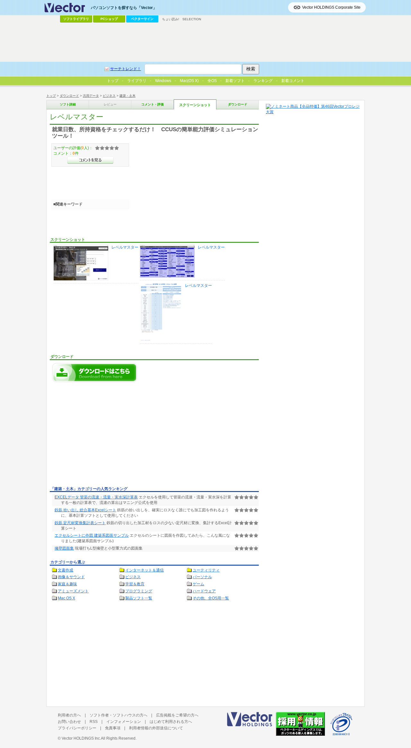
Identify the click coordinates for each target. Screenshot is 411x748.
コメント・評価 (152, 104)
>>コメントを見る (90, 160)
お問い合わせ (69, 721)
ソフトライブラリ (76, 19)
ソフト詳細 (68, 104)
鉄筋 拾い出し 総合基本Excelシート (85, 510)
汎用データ (91, 95)
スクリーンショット (195, 105)
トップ (51, 95)
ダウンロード (69, 95)
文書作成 (65, 570)
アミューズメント (73, 591)
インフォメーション (123, 721)
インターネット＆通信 (144, 570)
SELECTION (191, 19)
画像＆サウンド (71, 577)
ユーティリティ (206, 570)
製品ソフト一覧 (138, 598)
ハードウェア (204, 591)
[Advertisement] (104, 436)
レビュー (110, 104)
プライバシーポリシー (77, 728)
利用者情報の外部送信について (156, 728)
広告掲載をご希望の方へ (177, 715)
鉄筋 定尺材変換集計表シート (80, 523)
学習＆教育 (134, 584)
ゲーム (198, 584)
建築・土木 (127, 95)
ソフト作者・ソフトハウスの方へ (118, 715)
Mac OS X (66, 598)
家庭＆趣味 (67, 584)
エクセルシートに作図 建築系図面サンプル (92, 535)
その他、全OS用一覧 (211, 598)
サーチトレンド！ (125, 69)
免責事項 (112, 728)
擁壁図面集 (64, 548)
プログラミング (138, 591)
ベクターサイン (142, 19)
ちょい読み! (170, 19)
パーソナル (202, 577)
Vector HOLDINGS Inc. (81, 738)
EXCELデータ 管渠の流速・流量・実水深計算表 (96, 497)
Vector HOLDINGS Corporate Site (331, 7)
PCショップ (109, 19)
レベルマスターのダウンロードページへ (94, 372)
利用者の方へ (69, 715)
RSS (94, 721)
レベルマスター (124, 247)
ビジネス (109, 95)
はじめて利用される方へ (171, 721)
